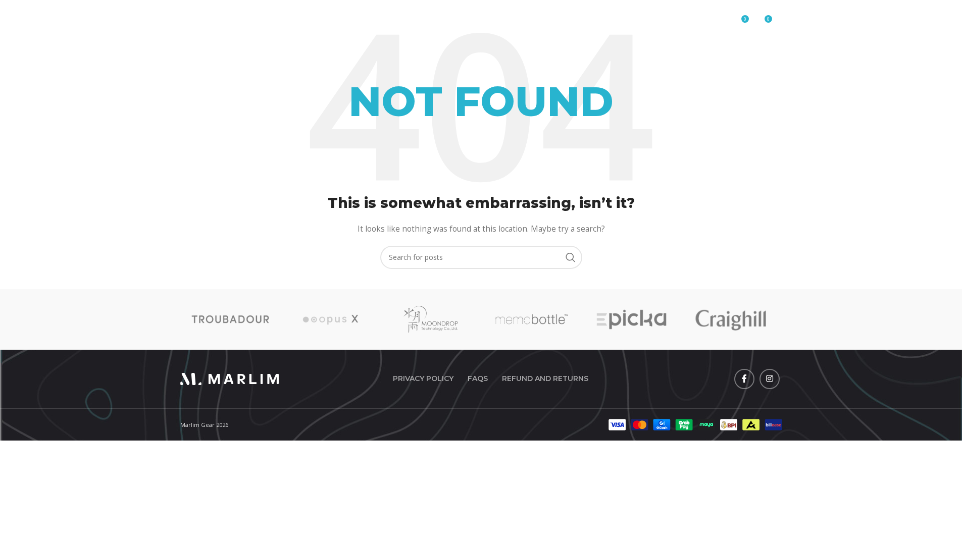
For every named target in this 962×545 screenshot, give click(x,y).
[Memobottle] (531, 319)
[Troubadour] (230, 319)
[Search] (699, 23)
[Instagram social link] (770, 379)
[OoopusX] (330, 319)
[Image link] (229, 378)
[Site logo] (229, 22)
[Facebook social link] (744, 379)
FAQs (478, 378)
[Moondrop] (431, 319)
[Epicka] (631, 319)
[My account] (719, 23)
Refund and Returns (545, 378)
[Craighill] (732, 319)
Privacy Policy (423, 378)
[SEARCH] (570, 257)
